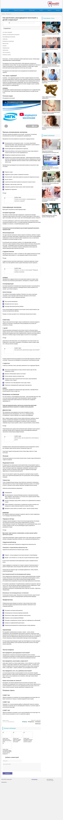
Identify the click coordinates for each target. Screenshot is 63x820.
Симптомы (5, 39)
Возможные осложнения (8, 41)
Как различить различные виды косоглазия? (27, 349)
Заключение (5, 50)
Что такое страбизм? (7, 32)
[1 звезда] (3, 721)
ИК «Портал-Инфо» (50, 780)
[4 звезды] (6, 721)
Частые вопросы (6, 52)
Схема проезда (34, 779)
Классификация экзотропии (9, 36)
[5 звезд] (7, 721)
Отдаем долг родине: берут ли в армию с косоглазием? (17, 740)
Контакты (58, 10)
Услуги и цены (6, 10)
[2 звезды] (4, 721)
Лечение (4, 45)
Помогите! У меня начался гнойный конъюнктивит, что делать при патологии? (50, 200)
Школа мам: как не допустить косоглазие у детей (7, 740)
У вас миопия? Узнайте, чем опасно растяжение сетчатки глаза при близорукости (7, 752)
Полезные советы (7, 54)
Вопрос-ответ (32, 10)
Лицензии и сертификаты (19, 10)
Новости (49, 10)
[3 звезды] (5, 721)
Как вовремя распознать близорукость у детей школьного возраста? (28, 740)
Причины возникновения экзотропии (11, 34)
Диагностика (5, 43)
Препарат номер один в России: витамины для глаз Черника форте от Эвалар (50, 168)
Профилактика (6, 47)
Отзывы (41, 10)
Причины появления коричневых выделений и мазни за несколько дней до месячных (50, 66)
